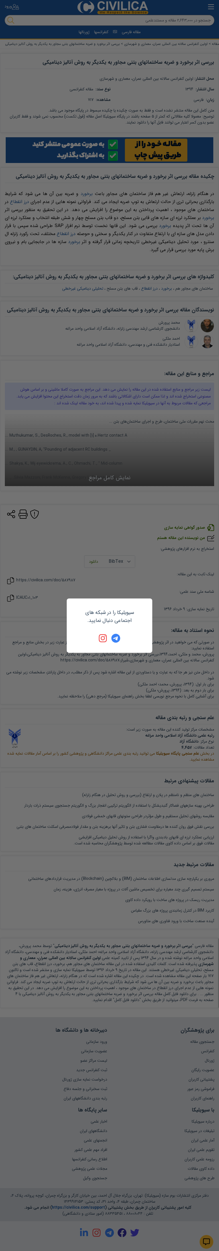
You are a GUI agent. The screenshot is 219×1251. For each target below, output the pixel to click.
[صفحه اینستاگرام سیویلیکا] (103, 638)
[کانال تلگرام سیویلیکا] (115, 638)
